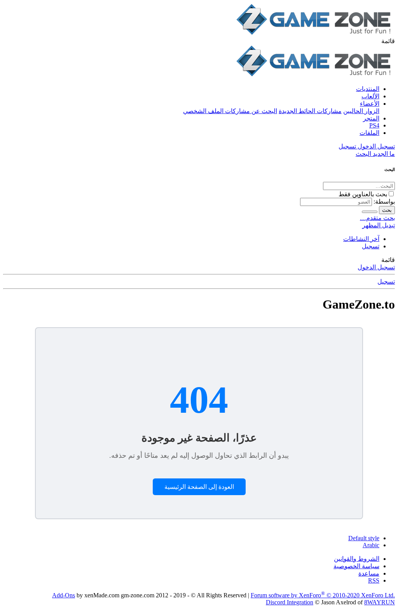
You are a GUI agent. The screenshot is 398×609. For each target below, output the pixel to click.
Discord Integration (289, 602)
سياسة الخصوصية (356, 566)
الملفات (369, 132)
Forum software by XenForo (323, 595)
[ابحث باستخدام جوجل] (369, 212)
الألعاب (370, 96)
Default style (363, 538)
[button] (388, 41)
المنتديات (367, 89)
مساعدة (368, 573)
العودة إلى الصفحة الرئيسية (199, 486)
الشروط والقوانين (356, 558)
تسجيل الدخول (376, 267)
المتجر (371, 118)
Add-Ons (63, 595)
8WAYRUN (379, 602)
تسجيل (370, 246)
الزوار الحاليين (361, 111)
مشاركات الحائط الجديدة (310, 111)
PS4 (374, 125)
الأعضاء (369, 103)
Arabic (371, 545)
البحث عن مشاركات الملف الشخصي (230, 111)
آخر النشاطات (361, 239)
